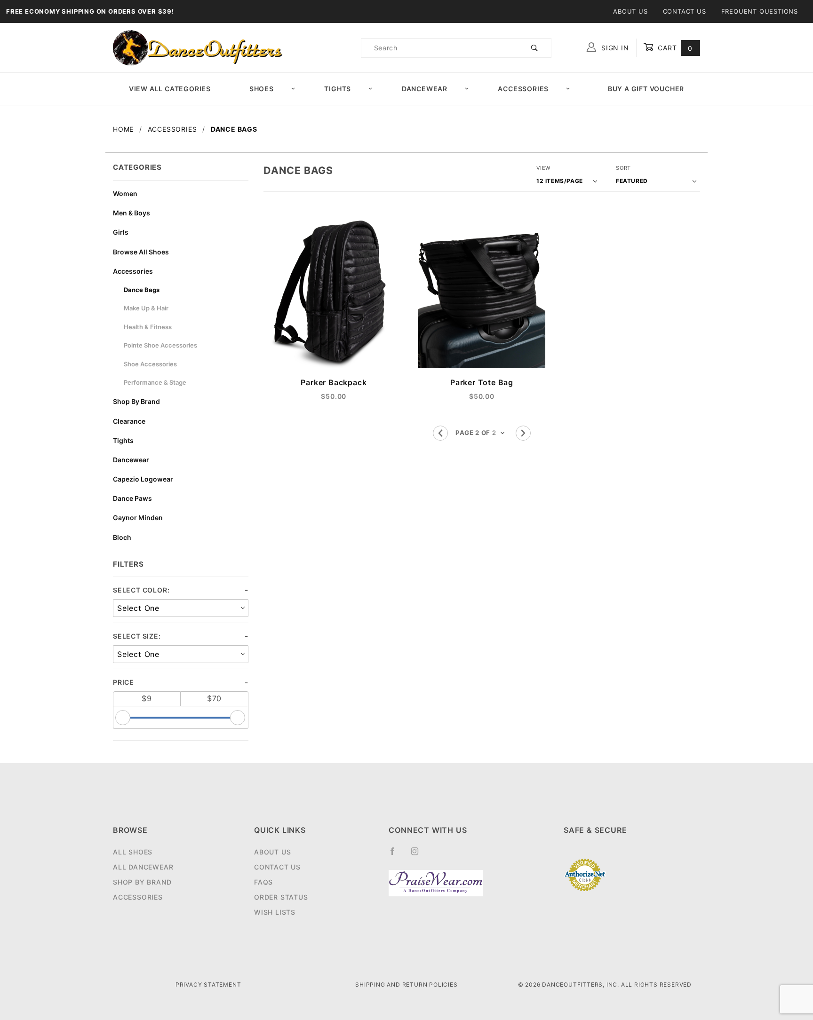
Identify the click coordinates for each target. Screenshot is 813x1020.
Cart (674, 48)
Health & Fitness (148, 327)
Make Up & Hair (146, 308)
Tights (337, 89)
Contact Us (684, 11)
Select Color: (141, 590)
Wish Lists (274, 912)
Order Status (281, 897)
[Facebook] (396, 854)
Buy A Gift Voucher (646, 89)
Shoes (261, 89)
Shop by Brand (142, 882)
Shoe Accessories (150, 364)
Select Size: (137, 636)
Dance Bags (141, 289)
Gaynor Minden (138, 518)
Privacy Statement (208, 984)
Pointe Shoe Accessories (160, 345)
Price (123, 682)
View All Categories (170, 89)
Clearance (129, 421)
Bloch (122, 537)
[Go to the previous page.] (440, 433)
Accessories (523, 89)
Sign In (614, 48)
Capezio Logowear (143, 479)
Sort (623, 168)
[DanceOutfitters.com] (197, 47)
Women (125, 194)
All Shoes (132, 852)
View (543, 168)
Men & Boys (131, 213)
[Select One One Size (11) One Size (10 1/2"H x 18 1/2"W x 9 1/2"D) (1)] (180, 654)
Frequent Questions (759, 11)
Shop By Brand (136, 401)
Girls (120, 232)
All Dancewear (143, 867)
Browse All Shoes (141, 252)
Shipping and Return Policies (406, 984)
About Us (630, 11)
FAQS (263, 882)
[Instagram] (419, 854)
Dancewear (424, 89)
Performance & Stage (155, 382)
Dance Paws (132, 498)
